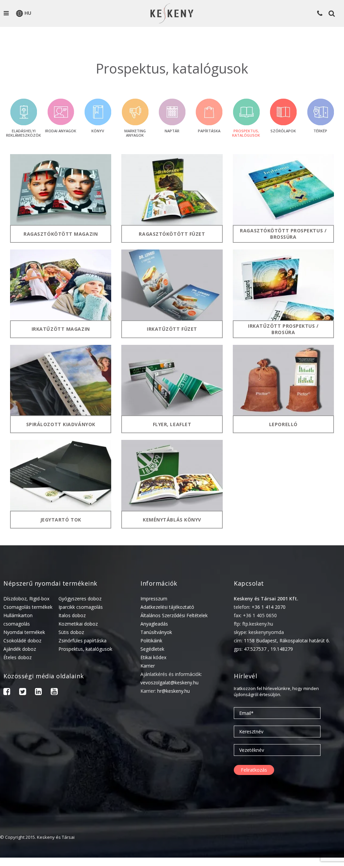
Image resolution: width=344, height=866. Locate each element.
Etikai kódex (153, 657)
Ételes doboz (17, 657)
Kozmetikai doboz (78, 624)
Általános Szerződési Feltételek (174, 615)
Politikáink (151, 640)
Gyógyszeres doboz (79, 598)
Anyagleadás (154, 624)
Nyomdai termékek (24, 632)
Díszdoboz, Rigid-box (26, 598)
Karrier (147, 666)
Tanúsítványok (156, 632)
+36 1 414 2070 (269, 607)
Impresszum (153, 598)
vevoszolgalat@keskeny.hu (169, 682)
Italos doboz (72, 615)
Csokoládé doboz (22, 640)
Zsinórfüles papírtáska (82, 640)
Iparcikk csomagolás (80, 607)
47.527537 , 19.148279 (268, 649)
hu (28, 13)
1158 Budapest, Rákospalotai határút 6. (287, 640)
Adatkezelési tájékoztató (167, 607)
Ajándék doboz (19, 649)
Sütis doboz (71, 632)
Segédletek (152, 649)
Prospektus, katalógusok (85, 649)
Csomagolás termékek (27, 607)
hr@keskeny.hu (173, 691)
